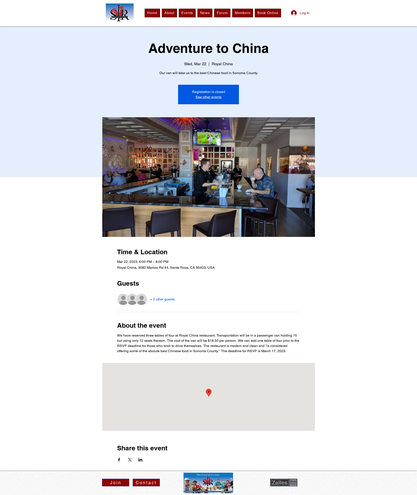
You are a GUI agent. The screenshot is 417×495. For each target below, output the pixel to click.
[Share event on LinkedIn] (140, 459)
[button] (115, 482)
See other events (208, 97)
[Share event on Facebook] (119, 459)
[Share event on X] (130, 459)
